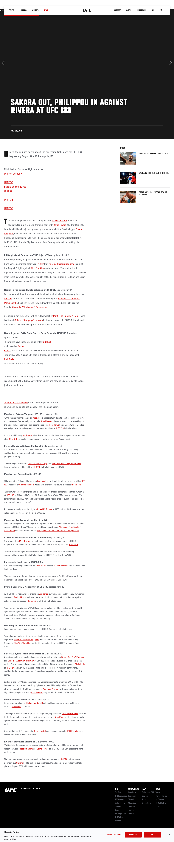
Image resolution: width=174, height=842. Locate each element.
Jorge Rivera (60, 225)
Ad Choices (160, 799)
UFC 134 (8, 182)
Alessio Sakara (59, 220)
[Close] (170, 835)
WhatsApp (132, 803)
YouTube (131, 806)
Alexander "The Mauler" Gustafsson (29, 307)
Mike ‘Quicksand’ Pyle (37, 464)
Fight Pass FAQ (148, 792)
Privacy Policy (161, 796)
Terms (158, 792)
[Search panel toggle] (161, 10)
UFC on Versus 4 (13, 173)
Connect (117, 10)
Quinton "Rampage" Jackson (28, 320)
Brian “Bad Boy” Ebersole (72, 657)
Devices (145, 796)
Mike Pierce (40, 566)
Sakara (19, 763)
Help (144, 789)
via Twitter (28, 435)
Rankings (23, 10)
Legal (158, 789)
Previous (4, 63)
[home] (87, 10)
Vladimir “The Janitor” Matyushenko (62, 530)
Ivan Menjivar (43, 481)
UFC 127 (10, 668)
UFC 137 (8, 208)
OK (152, 835)
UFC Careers (119, 799)
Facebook (132, 792)
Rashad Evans (20, 597)
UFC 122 (63, 759)
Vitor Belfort (37, 692)
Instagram (132, 796)
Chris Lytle (80, 664)
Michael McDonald (43, 509)
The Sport (118, 792)
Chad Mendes (47, 421)
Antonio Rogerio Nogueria (61, 264)
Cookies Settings (114, 835)
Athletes (35, 10)
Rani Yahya (54, 425)
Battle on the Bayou (15, 186)
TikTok (131, 810)
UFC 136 (8, 199)
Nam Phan (73, 545)
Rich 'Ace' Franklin (22, 643)
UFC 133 (8, 298)
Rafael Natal (40, 731)
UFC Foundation (121, 796)
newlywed (41, 530)
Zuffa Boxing (142, 10)
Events (11, 10)
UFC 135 (8, 191)
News (46, 10)
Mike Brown (24, 541)
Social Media (133, 789)
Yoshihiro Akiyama (51, 689)
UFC (116, 789)
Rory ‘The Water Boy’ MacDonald (66, 464)
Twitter (40, 264)
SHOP (153, 10)
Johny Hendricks (61, 566)
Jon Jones (43, 594)
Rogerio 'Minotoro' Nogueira (26, 640)
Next (169, 63)
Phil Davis (9, 359)
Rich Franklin (37, 268)
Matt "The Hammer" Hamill (66, 316)
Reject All (133, 835)
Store (117, 810)
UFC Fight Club (120, 813)
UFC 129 (13, 439)
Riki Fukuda (72, 731)
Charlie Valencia (26, 485)
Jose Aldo (37, 418)
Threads (131, 799)
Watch (128, 10)
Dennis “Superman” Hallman (21, 661)
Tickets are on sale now (16, 402)
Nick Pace (76, 485)
